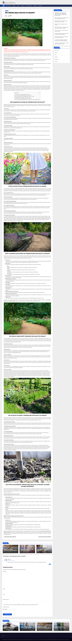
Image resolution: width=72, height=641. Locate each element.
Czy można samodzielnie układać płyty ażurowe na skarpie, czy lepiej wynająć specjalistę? (27, 99)
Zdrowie (35, 5)
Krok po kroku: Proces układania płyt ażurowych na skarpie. (23, 95)
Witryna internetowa (6, 599)
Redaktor (10, 551)
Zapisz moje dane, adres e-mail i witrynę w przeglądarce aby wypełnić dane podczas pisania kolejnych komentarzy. (21, 604)
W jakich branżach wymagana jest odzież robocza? (59, 628)
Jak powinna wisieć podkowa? (10, 536)
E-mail (4, 594)
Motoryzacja (29, 5)
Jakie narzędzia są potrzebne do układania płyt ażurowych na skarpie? (24, 96)
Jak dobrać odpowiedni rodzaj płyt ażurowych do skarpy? (23, 97)
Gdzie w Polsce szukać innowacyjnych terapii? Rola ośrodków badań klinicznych (27, 628)
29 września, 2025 (24, 629)
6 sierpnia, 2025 (40, 629)
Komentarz (5, 571)
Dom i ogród (8, 5)
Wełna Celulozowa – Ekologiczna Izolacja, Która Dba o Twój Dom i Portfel (10, 550)
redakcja (10, 15)
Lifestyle (23, 5)
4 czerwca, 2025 (57, 629)
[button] (39, 93)
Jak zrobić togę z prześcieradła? (44, 536)
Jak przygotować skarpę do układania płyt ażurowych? (22, 94)
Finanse (13, 5)
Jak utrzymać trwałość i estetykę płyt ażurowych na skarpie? (23, 98)
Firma (18, 5)
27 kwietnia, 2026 (7, 629)
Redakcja (40, 5)
